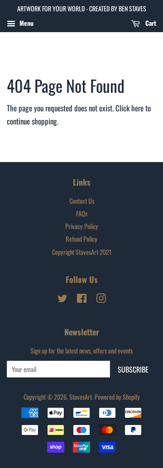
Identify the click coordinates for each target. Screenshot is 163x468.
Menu (26, 23)
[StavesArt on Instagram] (101, 299)
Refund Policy (81, 239)
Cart (150, 23)
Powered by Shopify (117, 396)
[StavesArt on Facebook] (82, 299)
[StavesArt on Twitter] (62, 299)
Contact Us (81, 200)
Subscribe (133, 369)
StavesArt (80, 396)
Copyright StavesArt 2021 (81, 252)
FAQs (81, 213)
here (137, 108)
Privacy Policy (81, 226)
